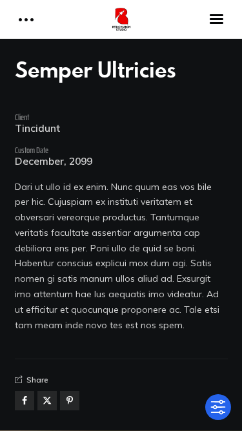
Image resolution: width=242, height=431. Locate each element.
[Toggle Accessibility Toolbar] (218, 407)
